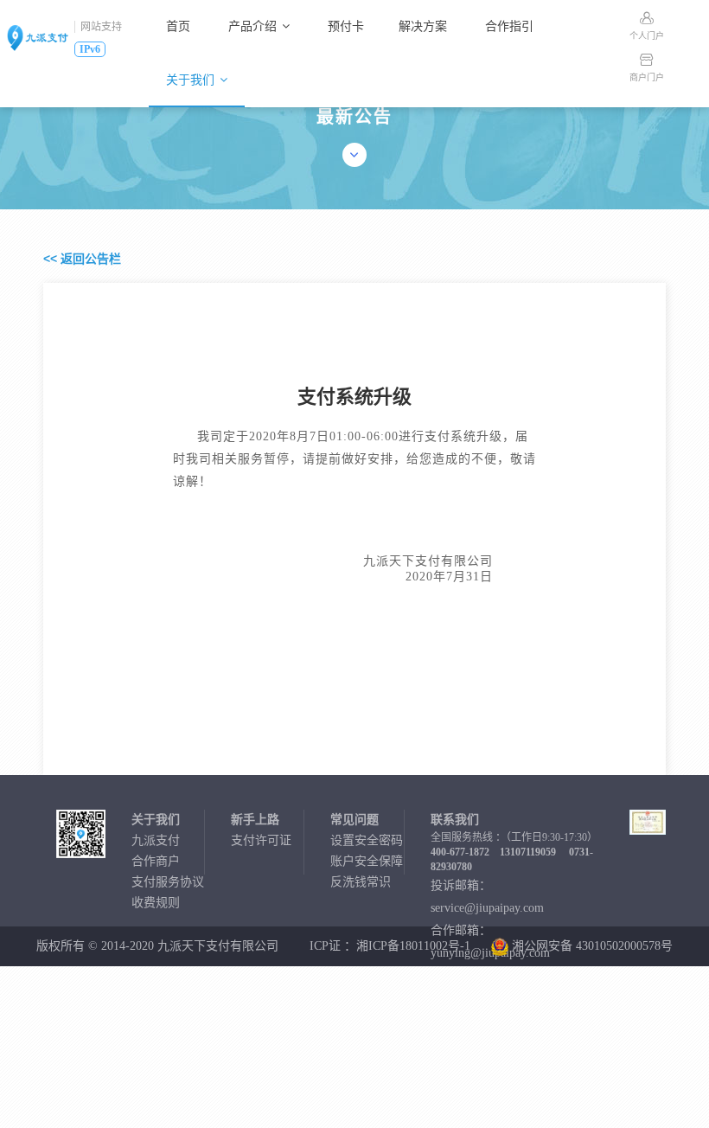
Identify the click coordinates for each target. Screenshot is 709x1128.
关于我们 (190, 80)
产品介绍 (252, 26)
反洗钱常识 (360, 881)
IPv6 (90, 49)
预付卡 (346, 26)
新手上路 (255, 819)
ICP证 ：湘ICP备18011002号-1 (390, 945)
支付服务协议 (167, 881)
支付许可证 (261, 840)
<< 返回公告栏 (82, 259)
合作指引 (509, 26)
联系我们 (455, 819)
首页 (178, 26)
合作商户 (155, 861)
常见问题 (354, 819)
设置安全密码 (366, 840)
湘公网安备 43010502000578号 (590, 945)
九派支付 (155, 840)
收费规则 (155, 902)
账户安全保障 (366, 861)
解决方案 (423, 26)
